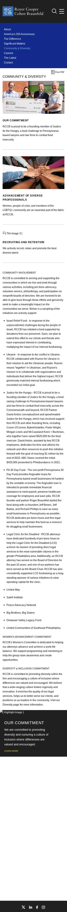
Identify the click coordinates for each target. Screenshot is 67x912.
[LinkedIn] (30, 907)
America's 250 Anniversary (19, 34)
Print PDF (59, 72)
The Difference (12, 38)
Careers (8, 53)
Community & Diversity (17, 48)
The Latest (10, 57)
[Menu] (62, 11)
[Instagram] (43, 907)
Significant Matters (14, 43)
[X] (23, 907)
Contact (8, 62)
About (7, 29)
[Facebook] (37, 907)
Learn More (11, 751)
